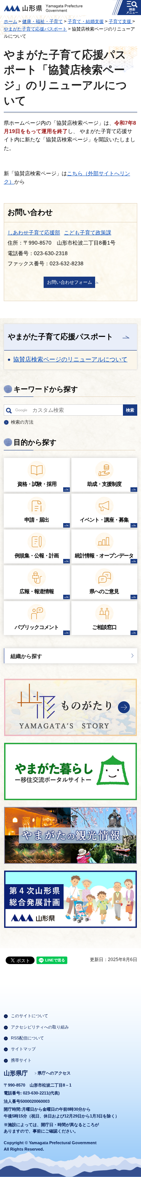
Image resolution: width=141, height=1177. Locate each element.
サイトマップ (23, 1049)
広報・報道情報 (37, 591)
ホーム (10, 21)
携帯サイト (21, 1060)
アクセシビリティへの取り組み (40, 1027)
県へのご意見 (104, 591)
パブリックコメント (37, 627)
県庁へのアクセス (54, 1073)
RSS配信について (27, 1038)
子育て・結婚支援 (86, 21)
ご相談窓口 (104, 627)
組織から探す (26, 656)
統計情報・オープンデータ (104, 556)
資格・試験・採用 (36, 484)
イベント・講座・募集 (104, 520)
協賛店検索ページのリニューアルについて (70, 359)
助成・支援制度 (104, 484)
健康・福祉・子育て (42, 21)
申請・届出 (36, 520)
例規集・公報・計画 (37, 556)
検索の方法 (22, 422)
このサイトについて (29, 1015)
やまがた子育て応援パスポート (35, 29)
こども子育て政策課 (87, 233)
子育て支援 (120, 21)
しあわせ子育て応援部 (34, 233)
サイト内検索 (9, 412)
